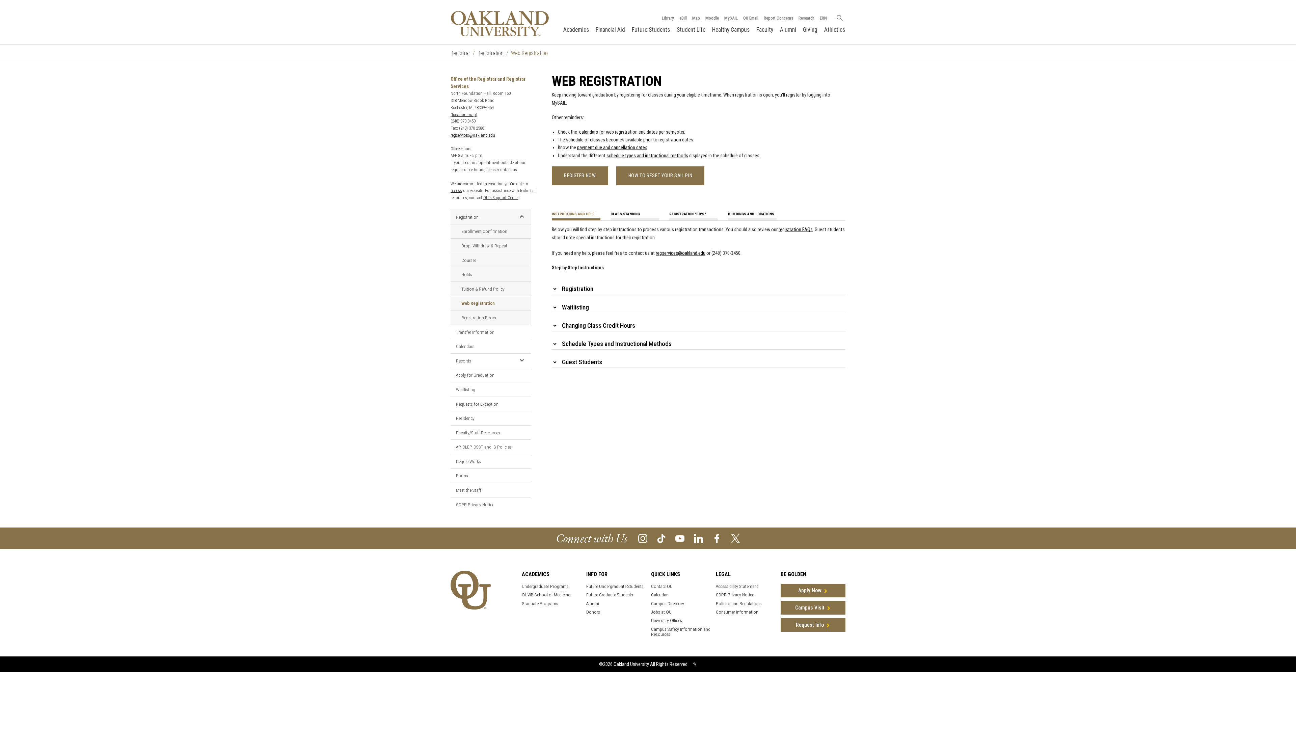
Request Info (810, 625)
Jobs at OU (661, 612)
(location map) (464, 114)
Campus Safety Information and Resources (680, 632)
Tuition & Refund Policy (483, 289)
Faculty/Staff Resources (478, 432)
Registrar (460, 53)
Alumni (788, 29)
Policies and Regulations (739, 603)
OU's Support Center (500, 197)
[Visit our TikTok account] (661, 538)
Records (463, 360)
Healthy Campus (731, 29)
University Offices (666, 620)
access (456, 190)
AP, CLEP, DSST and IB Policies (484, 447)
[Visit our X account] (735, 538)
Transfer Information (475, 332)
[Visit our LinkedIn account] (698, 538)
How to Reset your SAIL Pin (660, 176)
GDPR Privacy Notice (475, 504)
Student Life (691, 29)
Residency (465, 418)
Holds (466, 274)
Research (806, 18)
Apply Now (809, 590)
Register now (580, 176)
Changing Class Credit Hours (598, 325)
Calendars (465, 346)
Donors (593, 612)
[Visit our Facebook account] (717, 538)
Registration (491, 53)
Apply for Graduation (475, 375)
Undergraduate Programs (545, 586)
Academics (576, 29)
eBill (683, 18)
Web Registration (478, 303)
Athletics (834, 29)
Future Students (651, 29)
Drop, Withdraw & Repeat (484, 245)
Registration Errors (478, 317)
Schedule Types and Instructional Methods (617, 344)
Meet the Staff (468, 490)
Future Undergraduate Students (615, 586)
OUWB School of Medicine (546, 594)
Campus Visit (810, 607)
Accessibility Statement (737, 586)
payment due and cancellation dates (612, 148)
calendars (588, 132)
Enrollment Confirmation (484, 231)
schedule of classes (585, 140)
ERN (823, 18)
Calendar (659, 594)
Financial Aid (610, 29)
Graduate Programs (540, 603)
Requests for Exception (477, 404)
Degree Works (468, 461)
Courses (469, 260)
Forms (462, 475)
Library (668, 18)
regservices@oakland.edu (473, 135)
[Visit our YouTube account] (679, 538)
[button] (522, 216)
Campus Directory (667, 603)
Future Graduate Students (609, 594)
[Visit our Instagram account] (642, 538)
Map (696, 18)
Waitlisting (465, 389)
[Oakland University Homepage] (500, 23)
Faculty (764, 29)
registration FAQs (796, 230)
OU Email (750, 18)
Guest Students (582, 362)
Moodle (712, 18)
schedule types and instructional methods (647, 156)
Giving (810, 29)
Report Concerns (778, 18)
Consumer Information (737, 612)
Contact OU (662, 586)
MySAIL (731, 18)
